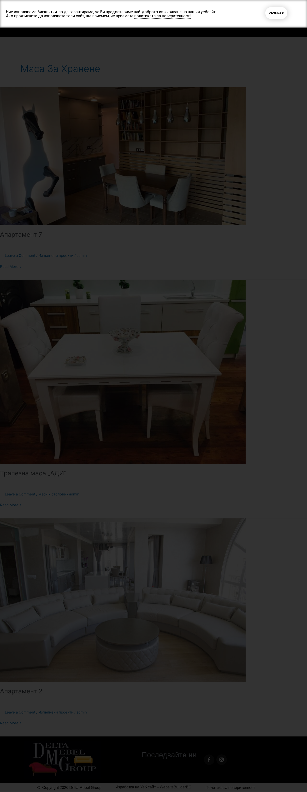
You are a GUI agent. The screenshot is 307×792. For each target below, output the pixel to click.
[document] (153, 396)
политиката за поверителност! (162, 15)
